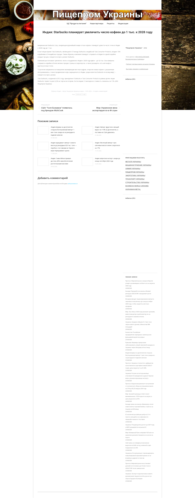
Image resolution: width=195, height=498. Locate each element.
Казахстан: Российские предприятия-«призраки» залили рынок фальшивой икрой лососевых (138, 334)
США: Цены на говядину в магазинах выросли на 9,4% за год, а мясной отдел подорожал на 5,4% (138, 445)
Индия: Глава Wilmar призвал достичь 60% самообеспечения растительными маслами (62, 161)
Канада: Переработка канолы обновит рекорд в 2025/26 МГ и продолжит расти (138, 292)
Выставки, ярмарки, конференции (137, 69)
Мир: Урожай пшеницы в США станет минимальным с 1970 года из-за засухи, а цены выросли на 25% (138, 396)
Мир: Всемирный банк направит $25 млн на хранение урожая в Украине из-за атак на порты (139, 435)
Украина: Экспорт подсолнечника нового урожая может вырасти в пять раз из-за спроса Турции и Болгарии (138, 476)
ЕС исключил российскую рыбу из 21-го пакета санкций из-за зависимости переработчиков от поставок (137, 417)
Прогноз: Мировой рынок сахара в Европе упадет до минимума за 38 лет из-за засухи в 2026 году (140, 283)
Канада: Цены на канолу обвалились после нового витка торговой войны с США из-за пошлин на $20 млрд (139, 406)
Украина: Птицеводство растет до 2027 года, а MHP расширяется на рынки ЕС (139, 426)
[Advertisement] (37, 4)
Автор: (73, 91)
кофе (84, 94)
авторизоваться (72, 183)
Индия (59, 91)
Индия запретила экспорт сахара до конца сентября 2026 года (107, 159)
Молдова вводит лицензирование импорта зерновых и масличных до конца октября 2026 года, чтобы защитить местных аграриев (139, 302)
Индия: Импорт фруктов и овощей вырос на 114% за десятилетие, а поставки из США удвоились (107, 129)
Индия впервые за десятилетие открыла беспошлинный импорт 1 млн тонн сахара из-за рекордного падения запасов (63, 131)
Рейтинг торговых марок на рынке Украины (140, 64)
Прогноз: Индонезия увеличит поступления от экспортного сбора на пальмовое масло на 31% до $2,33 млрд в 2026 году (139, 386)
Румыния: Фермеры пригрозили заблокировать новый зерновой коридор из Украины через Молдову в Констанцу (140, 345)
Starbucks (78, 94)
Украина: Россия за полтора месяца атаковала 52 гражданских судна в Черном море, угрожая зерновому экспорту (139, 375)
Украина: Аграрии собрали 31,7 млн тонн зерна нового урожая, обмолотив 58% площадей (138, 324)
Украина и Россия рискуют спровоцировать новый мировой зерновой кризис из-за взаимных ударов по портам (139, 455)
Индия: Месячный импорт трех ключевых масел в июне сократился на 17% (107, 145)
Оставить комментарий (100, 91)
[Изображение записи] (43, 130)
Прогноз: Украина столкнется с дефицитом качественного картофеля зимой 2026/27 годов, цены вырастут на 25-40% (139, 365)
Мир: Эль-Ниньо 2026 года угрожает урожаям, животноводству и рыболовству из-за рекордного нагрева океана (140, 314)
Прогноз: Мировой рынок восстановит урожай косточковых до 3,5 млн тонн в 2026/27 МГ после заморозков (138, 465)
